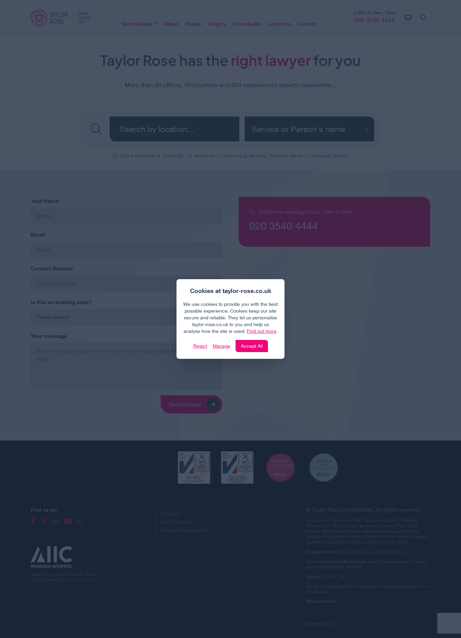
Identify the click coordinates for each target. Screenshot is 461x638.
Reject (200, 346)
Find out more (261, 331)
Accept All (252, 346)
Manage (221, 346)
